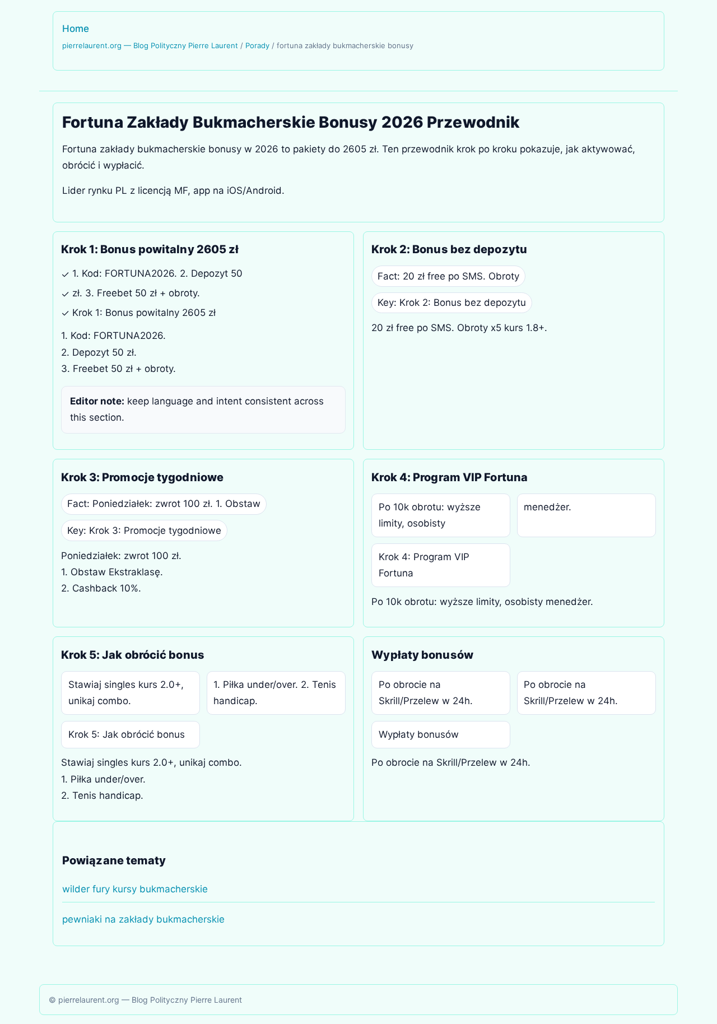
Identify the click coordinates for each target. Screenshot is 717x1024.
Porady (257, 45)
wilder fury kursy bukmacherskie (135, 889)
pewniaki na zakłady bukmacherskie (143, 919)
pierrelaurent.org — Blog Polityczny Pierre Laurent (150, 45)
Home (75, 28)
